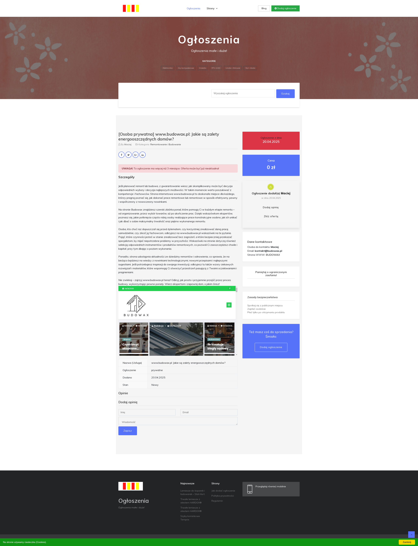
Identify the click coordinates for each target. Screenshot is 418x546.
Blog (264, 8)
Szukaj (285, 93)
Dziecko (202, 68)
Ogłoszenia (193, 8)
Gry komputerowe (186, 68)
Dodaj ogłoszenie (286, 8)
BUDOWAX (273, 254)
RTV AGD (216, 68)
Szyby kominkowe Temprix (190, 518)
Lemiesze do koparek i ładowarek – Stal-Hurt (192, 492)
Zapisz (127, 430)
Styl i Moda (250, 68)
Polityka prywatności (222, 495)
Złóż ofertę (271, 216)
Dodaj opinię (271, 207)
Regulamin (217, 500)
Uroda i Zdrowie (233, 68)
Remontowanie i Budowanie (165, 144)
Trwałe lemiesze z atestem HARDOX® (191, 501)
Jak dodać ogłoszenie (223, 490)
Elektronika (168, 68)
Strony (211, 8)
